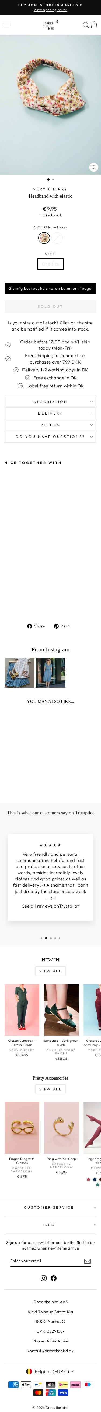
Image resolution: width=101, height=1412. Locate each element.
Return (51, 425)
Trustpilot (69, 906)
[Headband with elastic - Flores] (8, 605)
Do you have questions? (50, 436)
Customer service (49, 1207)
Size (50, 254)
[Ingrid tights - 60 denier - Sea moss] (98, 1185)
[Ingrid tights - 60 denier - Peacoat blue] (95, 1180)
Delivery (50, 413)
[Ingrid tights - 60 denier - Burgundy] (88, 1180)
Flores (44, 238)
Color (50, 227)
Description (50, 402)
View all (50, 971)
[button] (50, 288)
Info (49, 1224)
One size (50, 264)
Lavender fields (57, 238)
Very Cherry (50, 189)
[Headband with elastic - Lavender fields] (14, 605)
